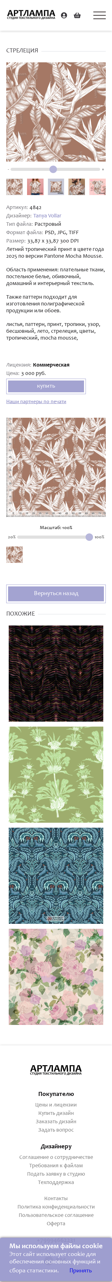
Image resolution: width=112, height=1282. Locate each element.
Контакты (56, 1199)
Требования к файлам (56, 1166)
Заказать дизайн (56, 1122)
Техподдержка (56, 1183)
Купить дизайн (56, 1113)
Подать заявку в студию (56, 1174)
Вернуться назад (56, 594)
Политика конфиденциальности (56, 1207)
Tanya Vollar (47, 216)
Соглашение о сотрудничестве (56, 1157)
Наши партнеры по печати (36, 402)
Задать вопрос (56, 1130)
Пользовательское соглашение (56, 1215)
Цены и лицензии (56, 1105)
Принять (80, 1271)
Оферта (56, 1224)
